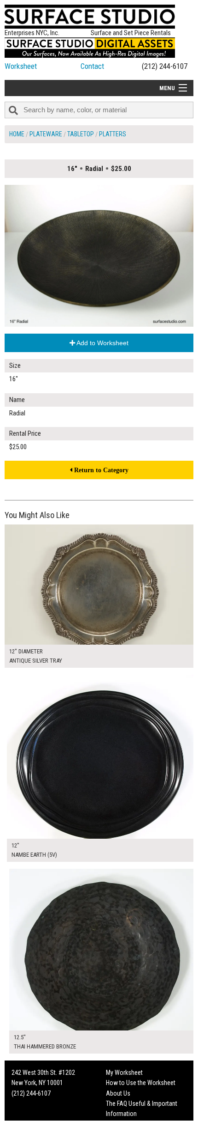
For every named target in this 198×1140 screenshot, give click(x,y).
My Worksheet (124, 1072)
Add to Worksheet (101, 343)
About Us (118, 1093)
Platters (112, 134)
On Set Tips (120, 1134)
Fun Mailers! (121, 1124)
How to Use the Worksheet (140, 1082)
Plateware (45, 134)
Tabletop (80, 134)
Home (16, 134)
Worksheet (21, 66)
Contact (92, 66)
